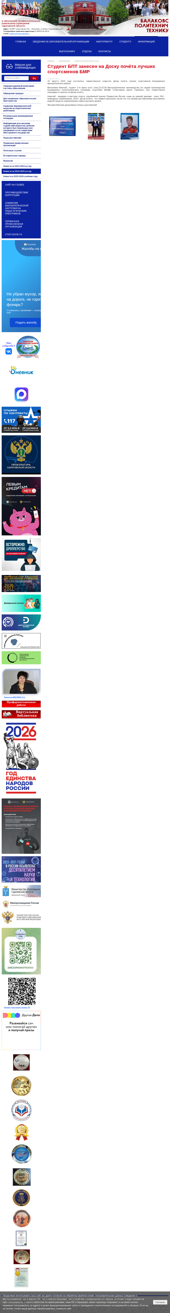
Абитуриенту (104, 41)
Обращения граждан (13, 93)
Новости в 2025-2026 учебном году (20, 176)
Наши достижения (12, 138)
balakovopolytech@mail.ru (19, 33)
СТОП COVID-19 (13, 234)
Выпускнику (67, 51)
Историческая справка (14, 156)
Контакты (104, 51)
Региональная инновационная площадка (18, 117)
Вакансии (8, 161)
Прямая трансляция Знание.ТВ (17, 1007)
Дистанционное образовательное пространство (19, 99)
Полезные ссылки (12, 150)
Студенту (125, 41)
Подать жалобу (26, 322)
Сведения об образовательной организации (61, 41)
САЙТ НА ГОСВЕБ (14, 184)
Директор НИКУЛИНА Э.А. (14, 697)
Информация (146, 41)
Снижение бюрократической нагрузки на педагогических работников (17, 108)
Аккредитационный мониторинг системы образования (18, 87)
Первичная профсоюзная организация (15, 144)
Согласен (160, 1302)
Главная (20, 41)
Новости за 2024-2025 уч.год (17, 171)
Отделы (87, 51)
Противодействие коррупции (16, 193)
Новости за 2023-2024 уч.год (17, 166)
